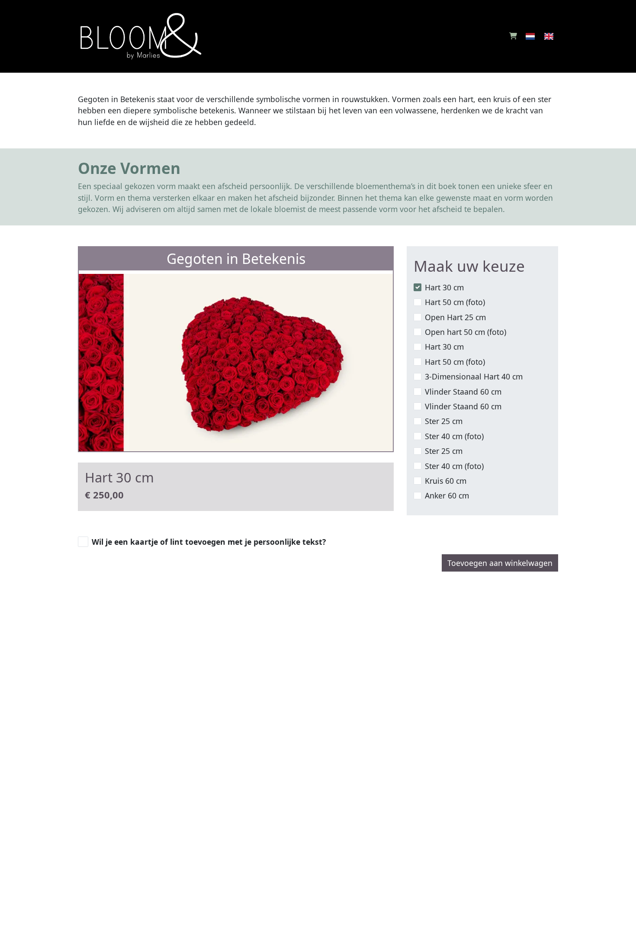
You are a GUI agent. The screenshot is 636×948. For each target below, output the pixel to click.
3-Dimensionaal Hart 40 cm (474, 376)
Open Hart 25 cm (455, 317)
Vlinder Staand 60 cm (463, 391)
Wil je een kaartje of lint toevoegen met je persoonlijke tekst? (209, 542)
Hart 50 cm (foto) (455, 302)
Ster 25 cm (444, 421)
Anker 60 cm (447, 495)
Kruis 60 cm (445, 481)
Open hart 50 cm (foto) (465, 332)
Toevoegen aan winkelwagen (499, 563)
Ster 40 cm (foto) (454, 436)
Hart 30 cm (444, 287)
